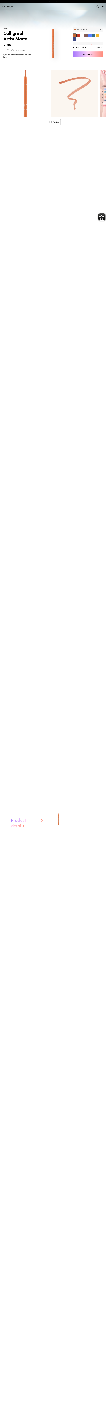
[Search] (97, 6)
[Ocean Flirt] (90, 35)
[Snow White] (82, 35)
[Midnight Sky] (74, 39)
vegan (5, 28)
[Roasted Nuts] (86, 35)
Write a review (20, 50)
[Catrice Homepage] (8, 6)
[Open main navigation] (102, 6)
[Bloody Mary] (78, 35)
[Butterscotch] (97, 35)
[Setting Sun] (74, 35)
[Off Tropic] (93, 35)
